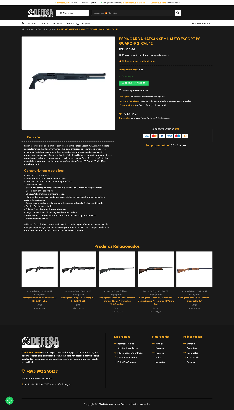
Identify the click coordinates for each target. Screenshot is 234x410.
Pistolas (159, 343)
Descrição (33, 137)
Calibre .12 (152, 118)
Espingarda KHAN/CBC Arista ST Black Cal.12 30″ (194, 299)
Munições (160, 362)
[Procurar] (178, 13)
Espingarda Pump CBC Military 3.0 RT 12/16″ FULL (39, 299)
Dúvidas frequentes (127, 357)
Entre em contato (126, 362)
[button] (83, 23)
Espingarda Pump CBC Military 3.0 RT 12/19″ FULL (78, 299)
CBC (39, 305)
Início (24, 29)
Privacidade (193, 357)
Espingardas (50, 29)
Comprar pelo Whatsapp (135, 83)
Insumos (159, 352)
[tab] (68, 137)
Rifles (158, 357)
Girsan (117, 308)
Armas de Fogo (35, 29)
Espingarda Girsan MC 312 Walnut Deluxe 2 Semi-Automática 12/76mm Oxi (156, 300)
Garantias (192, 348)
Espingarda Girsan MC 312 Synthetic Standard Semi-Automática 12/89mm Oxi (117, 300)
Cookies (191, 362)
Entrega (191, 343)
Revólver (160, 348)
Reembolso (192, 352)
